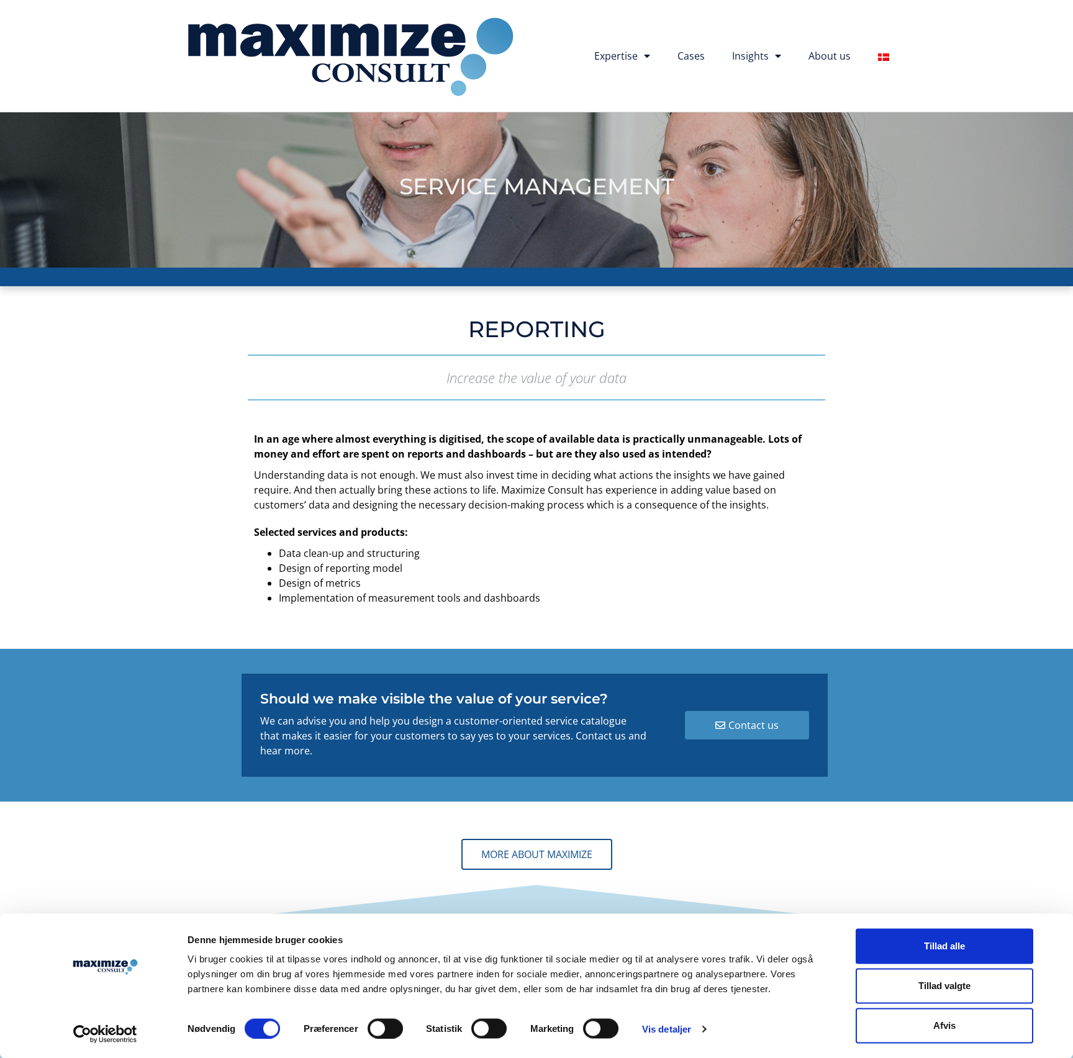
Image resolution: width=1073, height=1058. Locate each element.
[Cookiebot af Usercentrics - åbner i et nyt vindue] (105, 1033)
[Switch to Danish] (883, 57)
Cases (691, 56)
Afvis (944, 1025)
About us (829, 56)
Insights (750, 56)
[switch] (385, 1028)
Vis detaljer (666, 1028)
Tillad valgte (944, 985)
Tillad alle (944, 946)
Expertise (616, 56)
